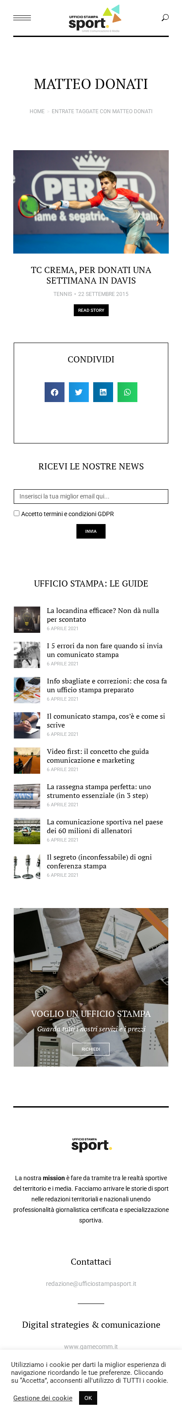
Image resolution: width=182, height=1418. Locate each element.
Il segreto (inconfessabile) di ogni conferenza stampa (99, 861)
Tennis (62, 294)
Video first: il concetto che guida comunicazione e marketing (98, 755)
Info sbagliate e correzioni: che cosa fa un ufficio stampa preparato (107, 685)
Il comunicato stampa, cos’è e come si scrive (106, 720)
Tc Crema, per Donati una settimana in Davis (91, 275)
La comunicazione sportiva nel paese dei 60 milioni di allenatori (105, 826)
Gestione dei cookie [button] (42, 1398)
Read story (91, 310)
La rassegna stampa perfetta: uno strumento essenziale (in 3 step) (99, 791)
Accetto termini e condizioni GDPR (67, 513)
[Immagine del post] (91, 202)
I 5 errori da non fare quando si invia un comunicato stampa (105, 650)
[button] (54, 392)
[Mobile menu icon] (22, 17)
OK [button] (88, 1398)
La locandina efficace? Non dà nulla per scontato (103, 615)
